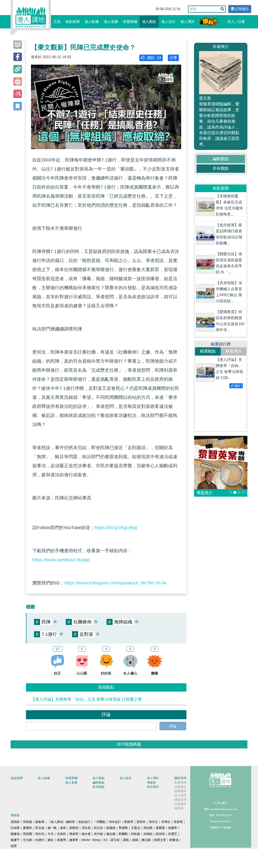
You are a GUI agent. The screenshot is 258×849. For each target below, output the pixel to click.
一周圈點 (99, 822)
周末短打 (115, 822)
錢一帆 (52, 828)
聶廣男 (61, 840)
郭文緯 (39, 828)
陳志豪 (146, 840)
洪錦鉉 (147, 834)
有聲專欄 (130, 22)
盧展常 (73, 840)
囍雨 (14, 846)
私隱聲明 (180, 782)
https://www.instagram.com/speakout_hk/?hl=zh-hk (115, 582)
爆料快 (178, 808)
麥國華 (27, 828)
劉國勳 (123, 834)
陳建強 (15, 834)
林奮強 (173, 840)
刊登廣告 (180, 804)
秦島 (63, 828)
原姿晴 (178, 822)
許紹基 (15, 828)
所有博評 (153, 787)
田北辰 (98, 828)
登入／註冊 (236, 22)
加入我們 (180, 795)
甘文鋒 (27, 840)
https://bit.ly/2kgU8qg (116, 527)
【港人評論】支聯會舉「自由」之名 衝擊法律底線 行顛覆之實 (86, 699)
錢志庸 (110, 834)
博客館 (151, 782)
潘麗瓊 (160, 828)
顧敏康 (39, 822)
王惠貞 (135, 828)
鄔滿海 (110, 828)
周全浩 (39, 834)
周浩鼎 (86, 828)
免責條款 (180, 787)
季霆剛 (123, 828)
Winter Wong (91, 840)
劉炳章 (128, 822)
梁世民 (141, 822)
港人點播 (92, 22)
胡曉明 (73, 828)
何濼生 (165, 822)
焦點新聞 (73, 22)
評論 (172, 726)
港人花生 (168, 22)
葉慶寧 (172, 828)
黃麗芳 (172, 834)
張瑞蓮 (27, 822)
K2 (105, 840)
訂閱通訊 (241, 9)
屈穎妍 (15, 822)
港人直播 (111, 22)
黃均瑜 (98, 834)
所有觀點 (221, 168)
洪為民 (61, 834)
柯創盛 (135, 834)
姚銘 (135, 840)
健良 (51, 840)
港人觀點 (149, 22)
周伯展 (147, 828)
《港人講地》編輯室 (61, 822)
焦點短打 (84, 822)
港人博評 (187, 22)
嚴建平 (15, 840)
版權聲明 (180, 791)
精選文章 (160, 840)
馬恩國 (27, 834)
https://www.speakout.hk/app (61, 559)
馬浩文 (153, 822)
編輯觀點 (221, 159)
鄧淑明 (73, 834)
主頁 (56, 22)
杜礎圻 (39, 840)
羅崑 (126, 840)
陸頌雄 (160, 834)
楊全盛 (86, 834)
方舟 (51, 834)
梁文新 (115, 840)
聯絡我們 (180, 799)
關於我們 (180, 778)
